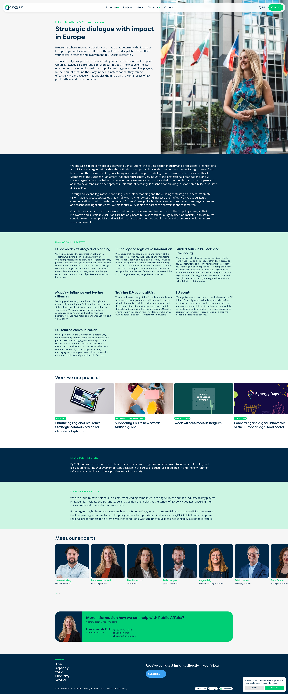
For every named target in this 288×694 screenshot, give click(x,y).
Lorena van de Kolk (98, 629)
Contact (276, 7)
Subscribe (154, 673)
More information (270, 683)
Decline (254, 688)
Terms (109, 688)
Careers (168, 7)
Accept (274, 688)
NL (263, 7)
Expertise (111, 7)
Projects (127, 7)
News (140, 7)
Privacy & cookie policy (94, 688)
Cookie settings (120, 688)
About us (153, 7)
